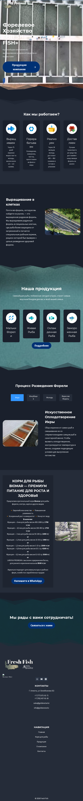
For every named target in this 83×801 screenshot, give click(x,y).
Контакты (41, 751)
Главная (41, 732)
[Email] (41, 679)
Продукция (41, 742)
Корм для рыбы (41, 737)
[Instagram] (46, 679)
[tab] (17, 397)
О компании (41, 746)
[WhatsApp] (37, 679)
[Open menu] (78, 5)
